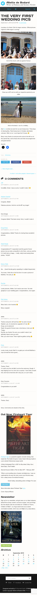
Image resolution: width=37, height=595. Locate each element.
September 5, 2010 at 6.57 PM (9, 198)
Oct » (6, 567)
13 (3, 561)
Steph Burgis (4, 244)
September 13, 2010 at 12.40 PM (10, 397)
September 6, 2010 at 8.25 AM (9, 285)
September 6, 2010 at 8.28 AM (9, 301)
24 (23, 563)
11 (28, 559)
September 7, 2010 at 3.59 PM (9, 347)
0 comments (22, 23)
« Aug (2, 567)
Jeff (2, 183)
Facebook (16, 162)
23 (18, 563)
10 (23, 559)
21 (8, 563)
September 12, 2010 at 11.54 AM (10, 383)
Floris (2, 345)
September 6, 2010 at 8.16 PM (9, 318)
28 (8, 565)
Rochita (3, 283)
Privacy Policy (30, 590)
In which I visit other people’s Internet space (23, 173)
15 (13, 561)
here (24, 488)
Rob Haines (4, 299)
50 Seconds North (20, 588)
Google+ (27, 162)
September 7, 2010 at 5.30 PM (9, 363)
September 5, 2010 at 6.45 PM (9, 185)
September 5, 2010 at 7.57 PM (9, 246)
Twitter (5, 162)
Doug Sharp (4, 228)
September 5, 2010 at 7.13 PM (9, 216)
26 (33, 563)
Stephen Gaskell (5, 196)
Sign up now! (6, 545)
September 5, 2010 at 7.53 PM (9, 230)
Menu (9, 9)
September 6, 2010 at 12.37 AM (10, 266)
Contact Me (28, 582)
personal (8, 155)
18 (28, 561)
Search (27, 9)
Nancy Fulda (4, 264)
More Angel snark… (7, 169)
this (5, 129)
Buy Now (5, 484)
